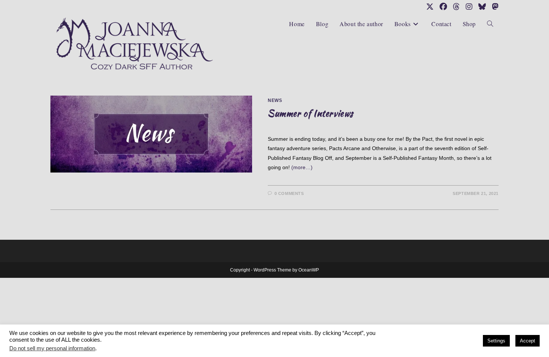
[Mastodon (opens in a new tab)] (494, 6)
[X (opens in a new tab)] (430, 6)
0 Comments (289, 193)
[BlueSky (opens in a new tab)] (482, 6)
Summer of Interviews (310, 113)
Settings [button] (496, 341)
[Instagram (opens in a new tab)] (469, 6)
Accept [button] (527, 341)
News (275, 100)
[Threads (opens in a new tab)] (456, 6)
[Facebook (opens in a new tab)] (443, 6)
